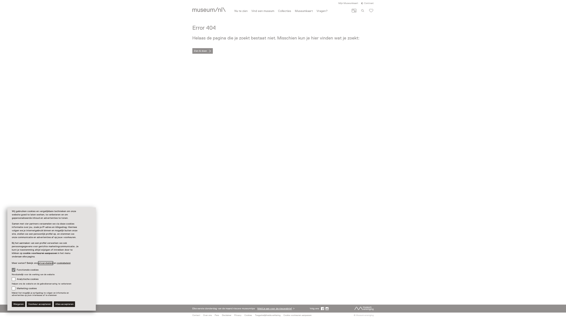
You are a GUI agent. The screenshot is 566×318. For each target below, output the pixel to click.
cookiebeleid (63, 263)
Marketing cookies (27, 288)
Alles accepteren (64, 304)
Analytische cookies (27, 279)
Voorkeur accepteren (39, 304)
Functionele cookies (27, 270)
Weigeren (18, 304)
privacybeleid (45, 263)
